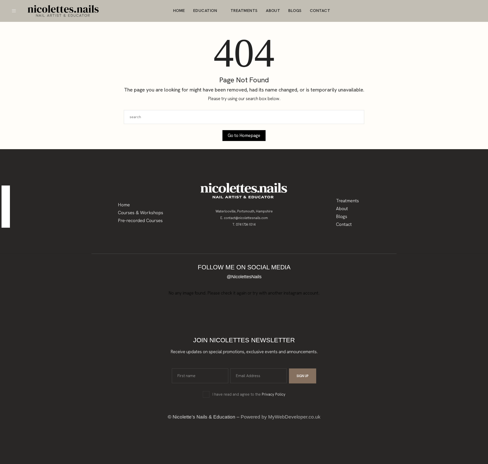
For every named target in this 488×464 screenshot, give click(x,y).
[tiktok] (6, 222)
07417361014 (245, 224)
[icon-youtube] (478, 11)
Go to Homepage (244, 135)
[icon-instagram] (449, 11)
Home (179, 10)
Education (205, 10)
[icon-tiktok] (459, 11)
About (273, 10)
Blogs (295, 10)
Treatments (244, 10)
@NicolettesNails (244, 276)
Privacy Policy (273, 394)
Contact (320, 10)
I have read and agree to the (248, 394)
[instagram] (6, 201)
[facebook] (6, 190)
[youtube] (6, 212)
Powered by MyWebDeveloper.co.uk (281, 417)
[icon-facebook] (468, 11)
